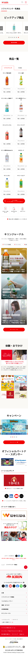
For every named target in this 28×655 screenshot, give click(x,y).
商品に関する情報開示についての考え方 (18, 219)
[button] (1, 28)
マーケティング (15, 289)
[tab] (8, 68)
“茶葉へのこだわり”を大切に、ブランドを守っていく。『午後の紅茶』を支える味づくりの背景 (13, 322)
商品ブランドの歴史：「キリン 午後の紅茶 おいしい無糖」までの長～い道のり (13, 271)
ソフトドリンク (7, 266)
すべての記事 (6, 263)
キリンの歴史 (15, 263)
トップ (2, 564)
